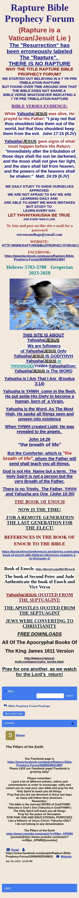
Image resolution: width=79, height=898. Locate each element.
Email (15, 849)
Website (66, 856)
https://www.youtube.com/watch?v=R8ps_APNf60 (39, 833)
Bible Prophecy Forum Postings (29, 706)
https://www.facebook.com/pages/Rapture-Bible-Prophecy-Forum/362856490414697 (40, 763)
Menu (11, 691)
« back (7, 888)
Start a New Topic (14, 713)
